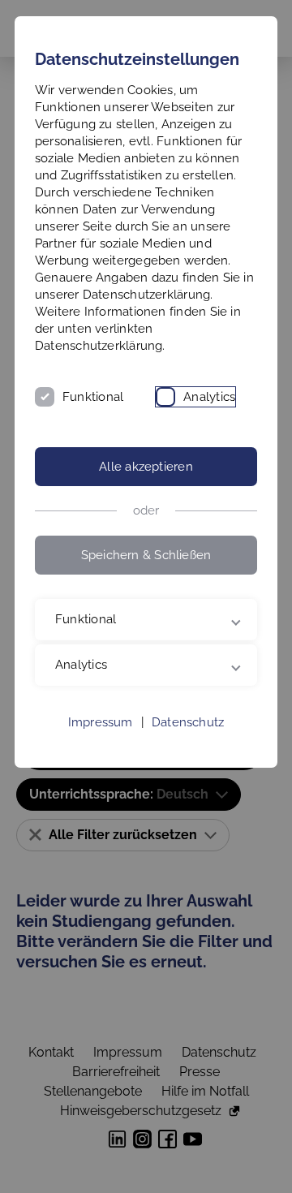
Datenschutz (188, 797)
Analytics (209, 397)
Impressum (100, 797)
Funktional (92, 397)
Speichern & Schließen (146, 555)
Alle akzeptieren (146, 466)
